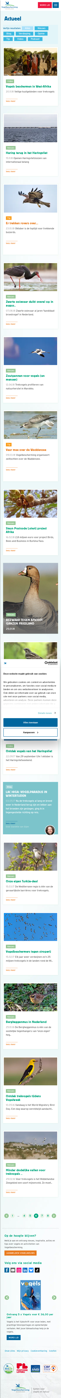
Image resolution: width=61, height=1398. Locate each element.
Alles (27, 28)
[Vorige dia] (7, 1320)
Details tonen (45, 713)
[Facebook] (6, 1270)
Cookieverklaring (39, 1351)
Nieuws (41, 28)
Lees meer (11, 101)
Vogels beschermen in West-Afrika (28, 86)
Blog (8, 33)
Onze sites (10, 1351)
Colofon (52, 1351)
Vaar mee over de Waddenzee (26, 450)
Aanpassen (29, 732)
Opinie (41, 33)
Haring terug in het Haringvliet (27, 153)
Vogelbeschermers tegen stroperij (28, 951)
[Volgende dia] (54, 1320)
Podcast (35, 39)
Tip (8, 39)
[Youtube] (13, 1270)
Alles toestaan (30, 722)
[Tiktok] (37, 1270)
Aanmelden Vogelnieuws (20, 1253)
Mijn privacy (23, 1351)
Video (20, 39)
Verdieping (24, 33)
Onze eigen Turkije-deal (22, 881)
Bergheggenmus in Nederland (26, 1022)
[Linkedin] (25, 1270)
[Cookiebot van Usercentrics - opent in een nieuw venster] (45, 663)
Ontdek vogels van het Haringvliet (29, 751)
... (18, 1215)
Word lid (14, 1337)
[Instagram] (19, 1270)
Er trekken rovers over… (22, 223)
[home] (14, 5)
